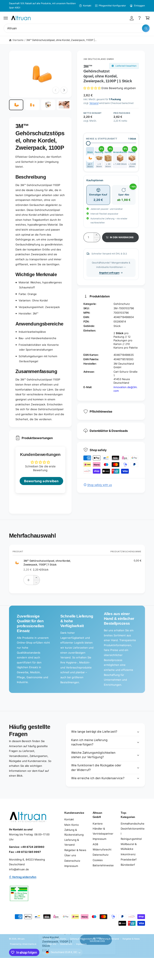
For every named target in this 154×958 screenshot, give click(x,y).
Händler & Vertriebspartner (103, 831)
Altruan (20, 939)
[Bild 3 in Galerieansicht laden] (48, 105)
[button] (6, 18)
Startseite (17, 40)
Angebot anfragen (109, 272)
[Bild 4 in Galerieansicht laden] (64, 105)
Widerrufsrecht (102, 849)
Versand (93, 103)
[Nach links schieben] (56, 90)
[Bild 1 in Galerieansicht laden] (16, 105)
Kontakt (87, 5)
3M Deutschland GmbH (98, 59)
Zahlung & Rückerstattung (74, 832)
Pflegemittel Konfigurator (112, 5)
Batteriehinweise (103, 865)
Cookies (98, 860)
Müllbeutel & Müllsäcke (128, 846)
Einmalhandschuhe (132, 823)
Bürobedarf (128, 864)
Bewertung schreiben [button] (41, 481)
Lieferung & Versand (71, 842)
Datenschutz (72, 860)
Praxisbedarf (128, 859)
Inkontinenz (128, 854)
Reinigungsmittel (131, 838)
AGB (95, 844)
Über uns (70, 855)
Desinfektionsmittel (132, 831)
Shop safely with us (99, 484)
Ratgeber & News (75, 850)
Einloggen (139, 5)
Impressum (71, 865)
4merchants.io (29, 944)
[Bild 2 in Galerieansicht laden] (32, 105)
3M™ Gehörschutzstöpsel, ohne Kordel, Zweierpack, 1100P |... (61, 40)
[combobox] (77, 28)
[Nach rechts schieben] (64, 90)
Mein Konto (71, 824)
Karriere (98, 823)
